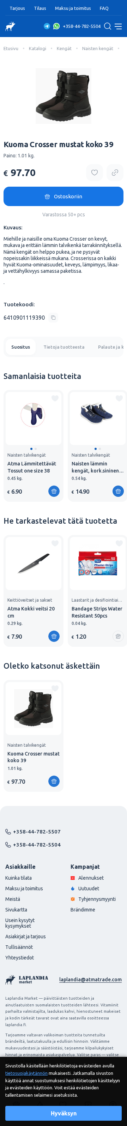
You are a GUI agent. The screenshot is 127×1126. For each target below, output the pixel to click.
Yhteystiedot (19, 958)
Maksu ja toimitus (73, 8)
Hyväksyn (64, 1113)
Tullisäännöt (19, 947)
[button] (31, 449)
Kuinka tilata (18, 878)
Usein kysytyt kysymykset (20, 923)
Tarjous (17, 8)
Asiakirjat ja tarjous (25, 936)
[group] (34, 446)
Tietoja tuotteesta (64, 346)
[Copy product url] (115, 172)
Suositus (20, 346)
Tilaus (40, 8)
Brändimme (83, 910)
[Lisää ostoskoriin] (54, 491)
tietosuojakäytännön (26, 1073)
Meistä (12, 899)
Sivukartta (16, 910)
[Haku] (107, 26)
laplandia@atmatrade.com (90, 979)
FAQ (104, 8)
